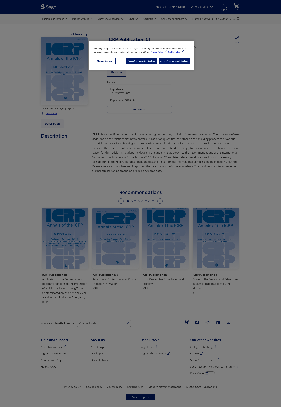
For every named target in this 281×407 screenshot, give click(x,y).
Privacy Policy (157, 52)
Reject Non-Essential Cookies (141, 61)
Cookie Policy (174, 52)
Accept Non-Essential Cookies (174, 61)
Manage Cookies (104, 61)
